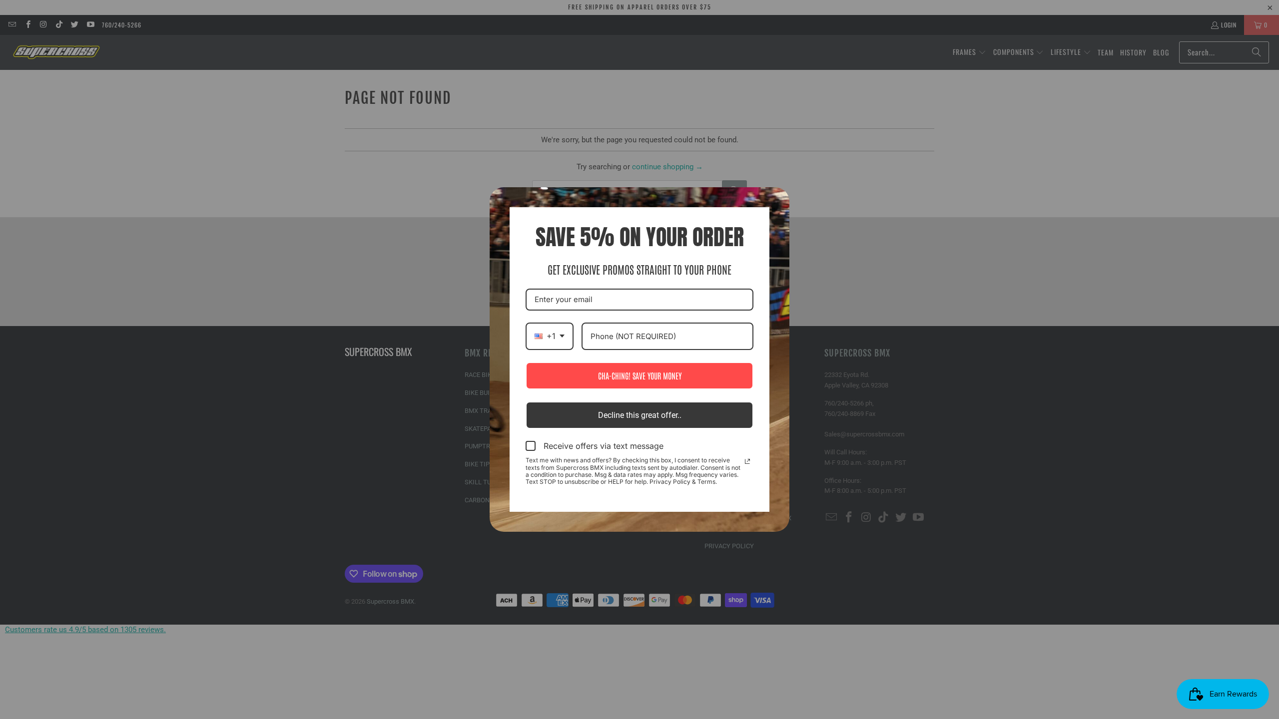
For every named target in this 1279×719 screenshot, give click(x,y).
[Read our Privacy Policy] (747, 461)
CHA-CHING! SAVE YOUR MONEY (639, 375)
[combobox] (550, 336)
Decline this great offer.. (639, 415)
